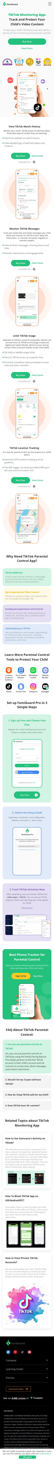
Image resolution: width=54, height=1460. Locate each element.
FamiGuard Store (16, 1389)
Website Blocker (45, 676)
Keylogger (45, 691)
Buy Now (27, 41)
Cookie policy (44, 1453)
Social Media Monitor (21, 676)
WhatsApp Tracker (33, 676)
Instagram (33, 691)
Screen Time (21, 691)
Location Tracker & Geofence (9, 677)
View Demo (27, 48)
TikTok (8, 691)
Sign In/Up (21, 976)
